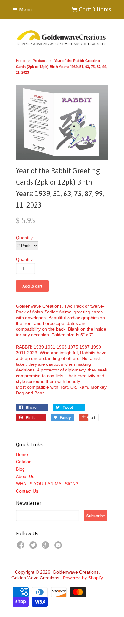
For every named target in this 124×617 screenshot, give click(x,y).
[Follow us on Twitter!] (34, 547)
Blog (20, 469)
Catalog (23, 461)
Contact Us (27, 491)
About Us (25, 476)
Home (22, 454)
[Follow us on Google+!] (46, 547)
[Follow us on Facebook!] (21, 547)
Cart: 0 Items (95, 9)
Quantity (24, 237)
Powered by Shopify (83, 577)
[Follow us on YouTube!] (59, 547)
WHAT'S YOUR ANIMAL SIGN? (47, 483)
